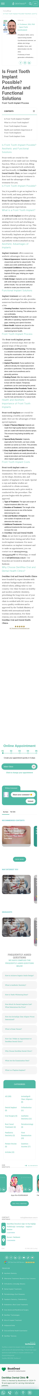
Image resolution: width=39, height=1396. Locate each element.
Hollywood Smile (9, 1325)
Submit (30, 801)
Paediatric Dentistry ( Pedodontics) (15, 1299)
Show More (19, 859)
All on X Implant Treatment (13, 1320)
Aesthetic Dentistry (10, 1273)
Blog (9, 11)
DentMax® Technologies (12, 1315)
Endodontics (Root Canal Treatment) (16, 1304)
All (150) (8, 1096)
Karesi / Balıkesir (13, 1237)
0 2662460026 (11, 1240)
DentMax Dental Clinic (13, 1377)
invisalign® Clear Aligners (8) (26, 1099)
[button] (31, 1166)
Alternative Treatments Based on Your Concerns (20, 1278)
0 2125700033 (11, 1233)
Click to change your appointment (19, 773)
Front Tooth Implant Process (15, 126)
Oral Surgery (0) (11, 1116)
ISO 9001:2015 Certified (31, 1248)
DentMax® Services (10, 1336)
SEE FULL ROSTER (19, 1203)
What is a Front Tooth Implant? (16, 122)
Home (5, 11)
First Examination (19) (26, 1135)
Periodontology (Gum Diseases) (14, 1294)
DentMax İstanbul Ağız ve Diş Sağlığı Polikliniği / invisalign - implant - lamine (21, 1226)
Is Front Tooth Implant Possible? (17, 119)
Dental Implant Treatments (13, 1289)
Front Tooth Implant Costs (14, 136)
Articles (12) (9, 1152)
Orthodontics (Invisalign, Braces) (14, 1284)
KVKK (3, 1248)
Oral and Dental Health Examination (15, 1330)
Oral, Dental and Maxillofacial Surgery (16, 1310)
